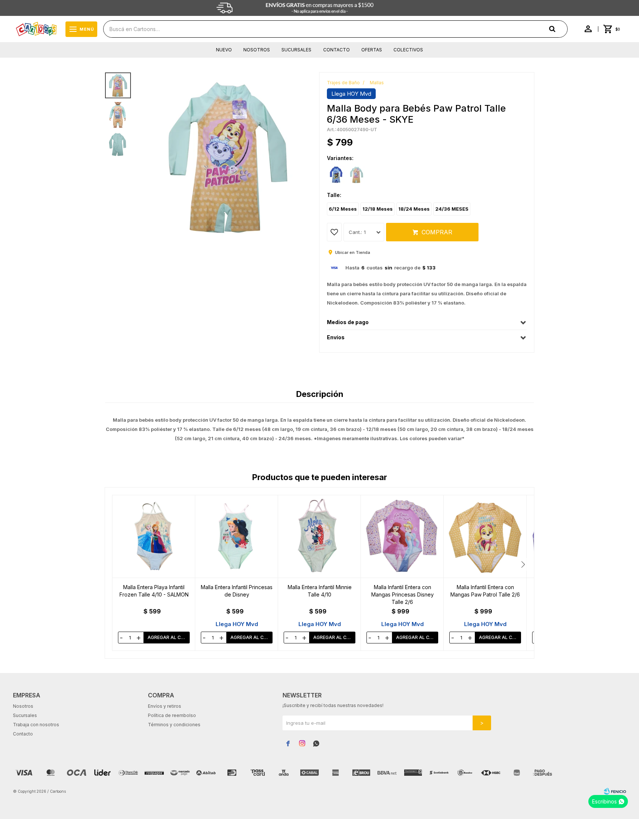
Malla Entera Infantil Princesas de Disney (237, 591)
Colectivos (408, 49)
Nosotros (256, 49)
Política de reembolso (172, 715)
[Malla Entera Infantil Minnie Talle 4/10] (319, 536)
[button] (522, 564)
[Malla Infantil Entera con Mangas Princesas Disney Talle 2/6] (402, 536)
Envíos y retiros (164, 706)
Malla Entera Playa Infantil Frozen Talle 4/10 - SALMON (154, 591)
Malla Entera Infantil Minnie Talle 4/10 (320, 591)
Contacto (336, 49)
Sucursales (296, 49)
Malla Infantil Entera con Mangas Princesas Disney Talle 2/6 (402, 594)
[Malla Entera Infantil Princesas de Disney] (236, 536)
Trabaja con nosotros (36, 724)
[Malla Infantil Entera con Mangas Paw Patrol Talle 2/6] (485, 536)
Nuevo (224, 49)
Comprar (437, 232)
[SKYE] (356, 175)
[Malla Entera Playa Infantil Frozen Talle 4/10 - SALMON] (153, 536)
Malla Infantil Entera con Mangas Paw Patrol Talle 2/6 (485, 591)
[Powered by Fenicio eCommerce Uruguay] (615, 791)
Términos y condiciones (174, 724)
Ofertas (371, 49)
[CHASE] (336, 175)
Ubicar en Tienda (352, 252)
